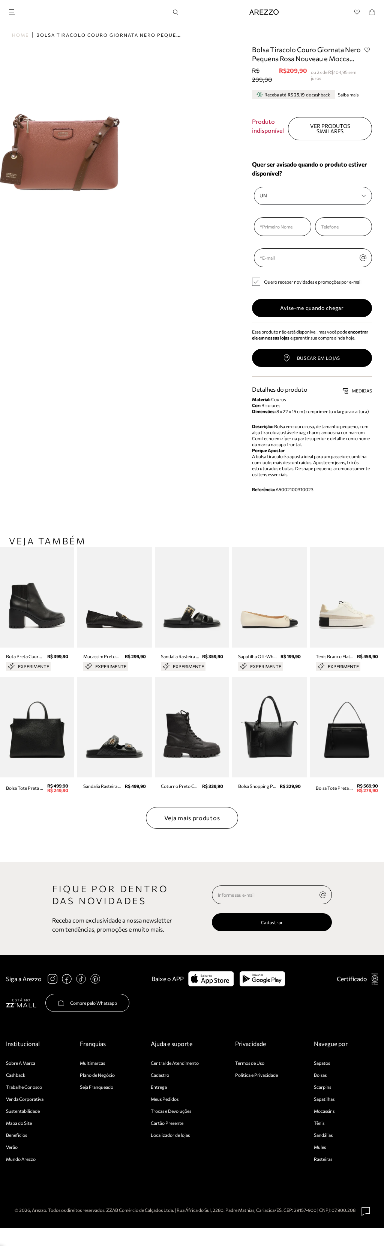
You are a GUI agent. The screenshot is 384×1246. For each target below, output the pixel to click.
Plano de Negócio (97, 1075)
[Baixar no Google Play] (262, 978)
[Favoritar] (367, 50)
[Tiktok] (81, 979)
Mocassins (324, 1111)
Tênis (319, 1123)
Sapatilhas (324, 1099)
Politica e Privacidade (256, 1075)
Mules (320, 1147)
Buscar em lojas (318, 358)
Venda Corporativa (25, 1099)
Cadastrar (272, 922)
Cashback (16, 1075)
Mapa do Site (19, 1123)
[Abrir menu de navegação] (14, 11)
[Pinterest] (95, 979)
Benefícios (16, 1135)
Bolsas (320, 1075)
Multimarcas (92, 1063)
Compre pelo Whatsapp (93, 1003)
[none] (323, 894)
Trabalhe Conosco (24, 1087)
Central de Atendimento (175, 1063)
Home (20, 35)
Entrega (159, 1087)
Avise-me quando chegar (312, 308)
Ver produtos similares (330, 128)
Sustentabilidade (23, 1111)
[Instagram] (52, 979)
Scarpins (322, 1087)
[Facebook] (67, 979)
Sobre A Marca (20, 1063)
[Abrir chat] (366, 1211)
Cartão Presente (167, 1123)
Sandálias (323, 1135)
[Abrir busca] (175, 12)
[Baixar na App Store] (211, 978)
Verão (12, 1147)
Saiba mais (348, 94)
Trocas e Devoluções (171, 1111)
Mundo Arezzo (21, 1159)
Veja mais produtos (192, 817)
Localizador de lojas (170, 1135)
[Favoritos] (357, 12)
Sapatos (322, 1063)
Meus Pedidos (164, 1099)
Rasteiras (323, 1159)
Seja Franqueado (96, 1087)
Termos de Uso (249, 1063)
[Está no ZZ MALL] (21, 1002)
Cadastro (160, 1075)
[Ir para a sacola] (372, 12)
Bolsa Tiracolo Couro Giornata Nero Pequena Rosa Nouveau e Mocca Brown (158, 35)
